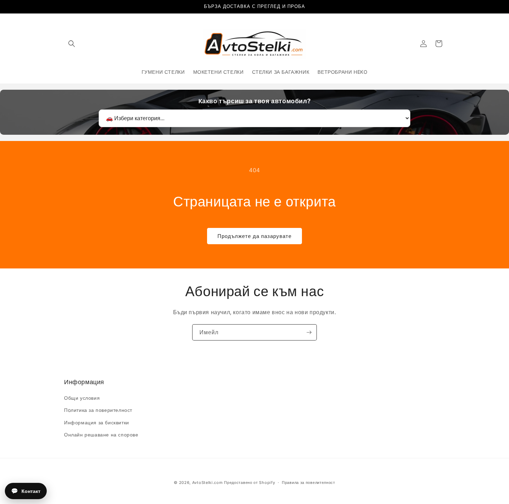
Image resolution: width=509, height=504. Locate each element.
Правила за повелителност (308, 482)
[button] (71, 43)
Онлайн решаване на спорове (101, 434)
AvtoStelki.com (207, 482)
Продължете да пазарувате (254, 236)
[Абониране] (308, 332)
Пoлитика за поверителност (98, 410)
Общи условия (82, 398)
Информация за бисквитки (96, 422)
